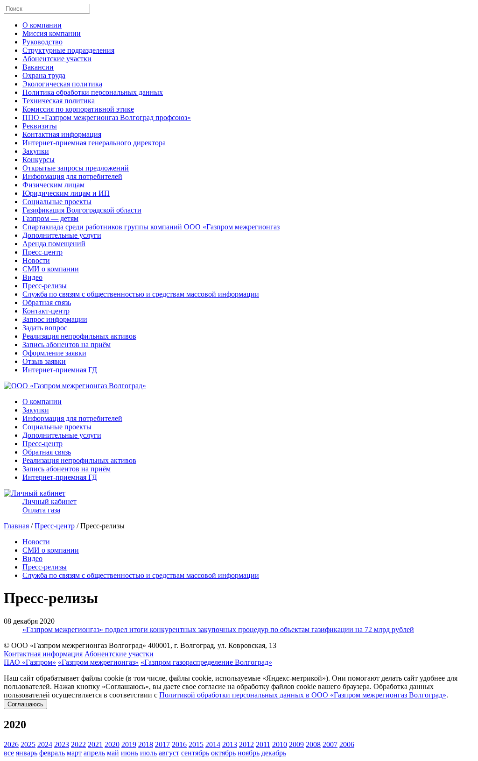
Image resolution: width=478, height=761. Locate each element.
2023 (61, 744)
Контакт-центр (46, 311)
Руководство (42, 42)
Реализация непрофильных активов (79, 336)
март (74, 753)
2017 (162, 744)
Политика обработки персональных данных (92, 92)
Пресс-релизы (44, 286)
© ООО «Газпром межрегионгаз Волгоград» (75, 645)
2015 (196, 744)
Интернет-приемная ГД (59, 370)
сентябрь (195, 753)
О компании (42, 25)
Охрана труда (43, 75)
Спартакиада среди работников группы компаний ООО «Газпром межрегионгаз (151, 227)
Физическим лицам (53, 185)
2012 (246, 744)
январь (26, 753)
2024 (44, 744)
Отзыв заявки (44, 361)
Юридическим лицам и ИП (66, 193)
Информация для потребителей (72, 176)
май (113, 753)
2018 (145, 744)
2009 (296, 744)
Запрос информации (54, 319)
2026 (11, 744)
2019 (128, 744)
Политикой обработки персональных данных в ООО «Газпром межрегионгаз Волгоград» (302, 695)
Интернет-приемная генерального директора (94, 143)
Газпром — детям (50, 218)
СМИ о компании (50, 269)
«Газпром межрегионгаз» (98, 662)
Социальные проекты (56, 202)
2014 (212, 744)
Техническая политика (58, 101)
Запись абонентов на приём (66, 344)
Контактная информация (61, 134)
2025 (28, 744)
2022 (78, 744)
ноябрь (249, 753)
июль (148, 753)
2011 (263, 744)
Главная (16, 526)
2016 (179, 744)
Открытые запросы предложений (75, 168)
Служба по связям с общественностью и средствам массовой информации (140, 294)
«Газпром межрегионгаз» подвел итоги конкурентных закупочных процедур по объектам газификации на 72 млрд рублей (218, 629)
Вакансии (38, 67)
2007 (330, 744)
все (9, 753)
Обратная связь (46, 302)
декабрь (273, 753)
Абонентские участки (56, 59)
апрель (94, 753)
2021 (95, 744)
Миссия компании (51, 33)
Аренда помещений (53, 244)
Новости (36, 260)
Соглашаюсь (25, 704)
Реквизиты (39, 126)
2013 (229, 744)
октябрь (223, 753)
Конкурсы (38, 160)
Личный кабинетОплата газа (49, 506)
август (169, 753)
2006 (346, 744)
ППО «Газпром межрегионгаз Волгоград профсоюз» (106, 117)
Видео (32, 277)
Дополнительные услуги (61, 235)
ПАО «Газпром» (30, 662)
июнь (129, 753)
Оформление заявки (54, 353)
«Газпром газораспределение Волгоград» (206, 662)
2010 (279, 744)
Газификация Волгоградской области (81, 210)
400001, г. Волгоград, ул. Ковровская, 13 (212, 645)
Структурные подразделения (68, 50)
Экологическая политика (62, 84)
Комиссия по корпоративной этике (78, 109)
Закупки (35, 151)
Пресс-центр (42, 252)
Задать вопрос (44, 328)
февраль (52, 753)
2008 (313, 744)
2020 (112, 744)
